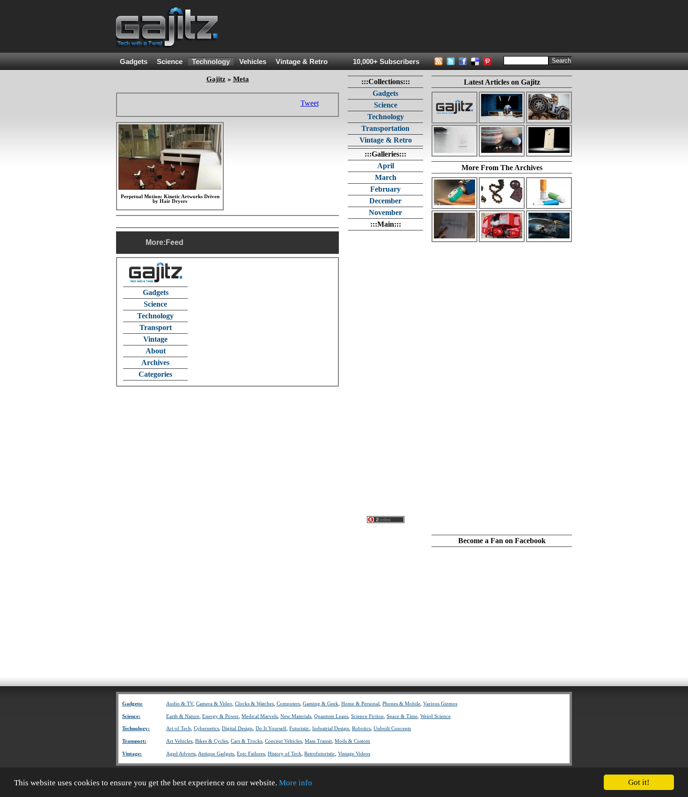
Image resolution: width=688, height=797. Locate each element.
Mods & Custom (352, 741)
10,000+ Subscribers (386, 61)
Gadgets (133, 61)
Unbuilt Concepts (392, 728)
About (156, 351)
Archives (155, 362)
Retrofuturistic (319, 753)
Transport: (134, 741)
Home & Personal (360, 703)
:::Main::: (385, 224)
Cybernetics (206, 728)
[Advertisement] (401, 27)
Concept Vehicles (283, 741)
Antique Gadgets (216, 753)
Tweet (309, 103)
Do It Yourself (271, 728)
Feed (174, 242)
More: (156, 242)
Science (170, 61)
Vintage (155, 339)
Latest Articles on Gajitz (502, 82)
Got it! (639, 782)
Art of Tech (178, 728)
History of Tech (284, 753)
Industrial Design (330, 728)
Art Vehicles (179, 741)
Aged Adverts (181, 753)
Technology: (136, 728)
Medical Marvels (260, 716)
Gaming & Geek (320, 703)
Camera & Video (214, 703)
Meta (241, 79)
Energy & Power (220, 716)
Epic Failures (251, 753)
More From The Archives (501, 168)
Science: (131, 716)
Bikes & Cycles (211, 741)
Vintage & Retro (302, 61)
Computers (288, 703)
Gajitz (216, 79)
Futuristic (299, 728)
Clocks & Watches (254, 703)
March (385, 177)
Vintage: (132, 753)
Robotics (361, 728)
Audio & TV (179, 703)
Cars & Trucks (246, 741)
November (385, 212)
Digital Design (237, 728)
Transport (155, 327)
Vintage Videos (354, 753)
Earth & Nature (182, 716)
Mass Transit (318, 741)
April (385, 166)
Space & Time (402, 716)
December (385, 201)
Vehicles (252, 61)
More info (295, 782)
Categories (155, 374)
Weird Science (435, 716)
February (385, 189)
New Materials (295, 716)
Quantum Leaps (331, 716)
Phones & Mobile (401, 703)
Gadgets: (132, 703)
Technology (211, 61)
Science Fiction (367, 716)
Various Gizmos (440, 703)
